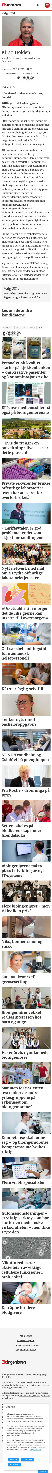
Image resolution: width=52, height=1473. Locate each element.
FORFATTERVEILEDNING (26, 1345)
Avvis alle (13, 1459)
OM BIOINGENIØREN (26, 1350)
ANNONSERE (26, 1336)
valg (32, 327)
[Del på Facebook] (19, 78)
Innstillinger (43, 1471)
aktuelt (7, 327)
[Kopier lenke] (32, 78)
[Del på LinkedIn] (24, 78)
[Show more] (26, 302)
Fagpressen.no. (35, 1450)
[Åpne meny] (47, 5)
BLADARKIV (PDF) (26, 1340)
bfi (40, 327)
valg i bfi (21, 327)
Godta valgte (27, 1459)
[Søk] (38, 5)
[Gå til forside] (11, 5)
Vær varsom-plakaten (29, 1395)
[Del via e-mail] (28, 78)
